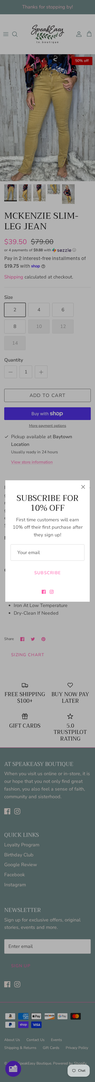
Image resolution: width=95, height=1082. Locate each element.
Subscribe (47, 573)
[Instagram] (52, 592)
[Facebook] (44, 592)
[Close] (83, 487)
